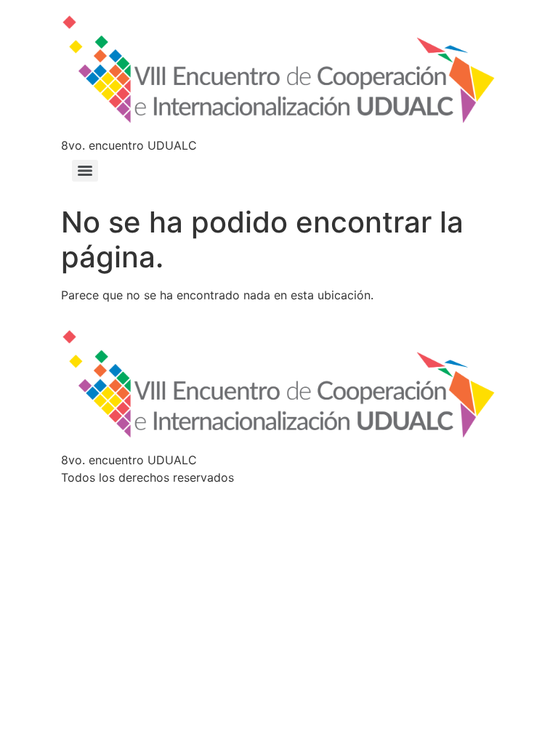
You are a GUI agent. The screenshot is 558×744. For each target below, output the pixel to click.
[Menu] (85, 171)
